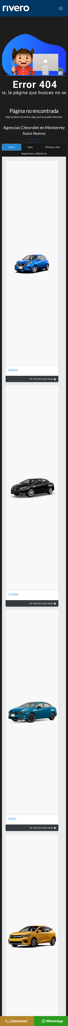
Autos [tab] (11, 147)
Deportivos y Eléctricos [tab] (34, 153)
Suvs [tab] (30, 147)
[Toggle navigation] (61, 8)
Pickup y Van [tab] (52, 147)
